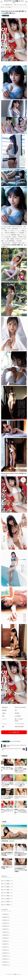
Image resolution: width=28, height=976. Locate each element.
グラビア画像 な (7, 892)
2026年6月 (6, 920)
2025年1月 (6, 965)
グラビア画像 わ (7, 904)
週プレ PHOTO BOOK (16, 741)
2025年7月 (6, 947)
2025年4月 (6, 956)
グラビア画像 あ (8, 880)
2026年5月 (6, 923)
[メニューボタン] (1, 1)
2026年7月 (6, 917)
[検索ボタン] (26, 1)
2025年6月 (6, 950)
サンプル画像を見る (14, 732)
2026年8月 (6, 914)
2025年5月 (6, 953)
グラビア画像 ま (6, 15)
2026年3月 (6, 929)
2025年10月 (6, 938)
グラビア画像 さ (8, 886)
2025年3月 (6, 959)
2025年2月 (6, 962)
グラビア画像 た (7, 889)
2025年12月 (6, 932)
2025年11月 (6, 935)
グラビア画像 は (7, 895)
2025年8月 (6, 944)
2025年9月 (6, 941)
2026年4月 (6, 926)
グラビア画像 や (7, 901)
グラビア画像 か (8, 883)
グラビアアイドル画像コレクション (14, 1)
